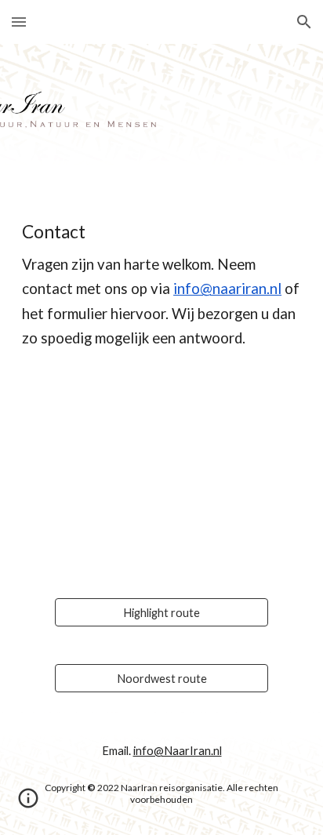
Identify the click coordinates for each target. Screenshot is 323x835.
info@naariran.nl (227, 288)
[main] (161, 286)
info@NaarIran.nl (177, 750)
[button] (19, 21)
